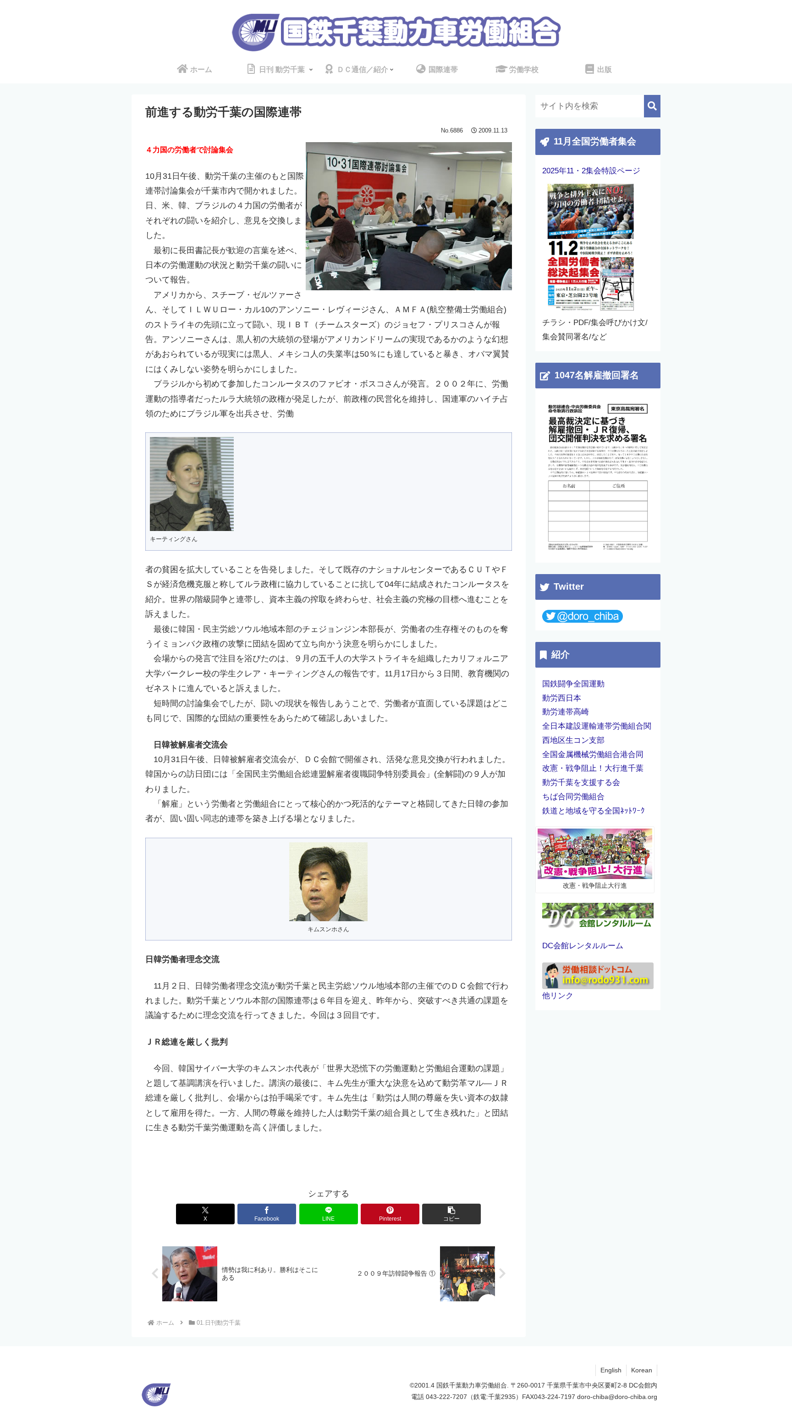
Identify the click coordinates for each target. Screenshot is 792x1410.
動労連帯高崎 (565, 712)
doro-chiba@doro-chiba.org (617, 1396)
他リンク (557, 995)
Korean (641, 1370)
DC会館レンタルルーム (582, 945)
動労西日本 (561, 698)
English (611, 1370)
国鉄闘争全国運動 (573, 684)
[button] (451, 1214)
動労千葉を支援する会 (581, 782)
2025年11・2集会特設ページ (591, 170)
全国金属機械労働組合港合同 (593, 754)
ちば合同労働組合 (573, 796)
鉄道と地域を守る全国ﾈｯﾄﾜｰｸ (593, 811)
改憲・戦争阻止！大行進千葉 (593, 768)
